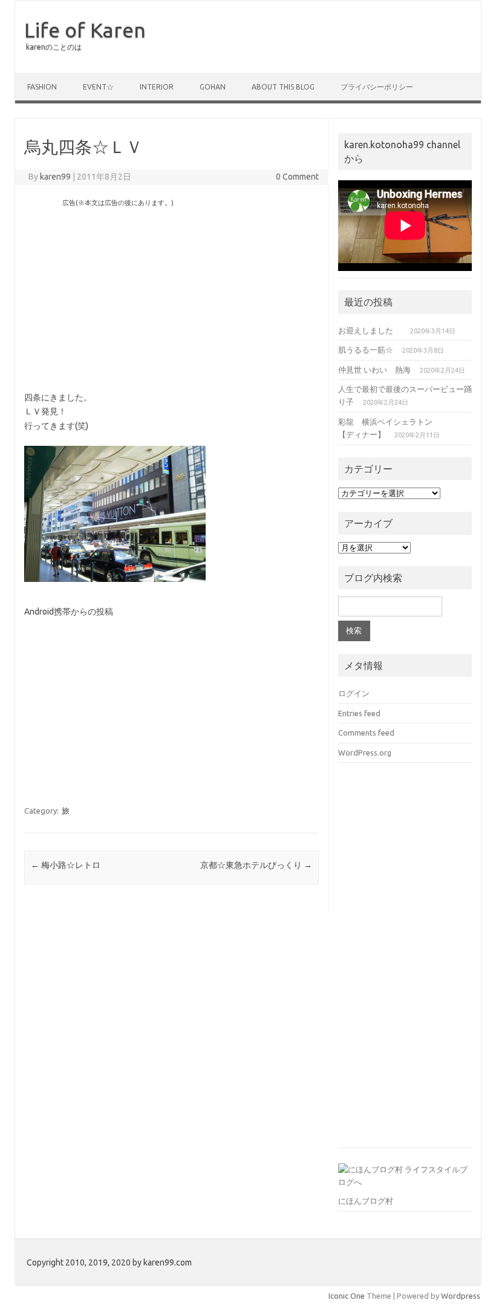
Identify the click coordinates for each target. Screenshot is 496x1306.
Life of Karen (85, 29)
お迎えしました (369, 330)
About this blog (283, 87)
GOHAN (213, 87)
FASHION (42, 87)
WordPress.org (364, 752)
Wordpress (460, 1295)
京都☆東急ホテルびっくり (256, 865)
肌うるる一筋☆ (365, 349)
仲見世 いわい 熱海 (374, 369)
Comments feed (366, 732)
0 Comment (297, 176)
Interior (157, 87)
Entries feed (359, 713)
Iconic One (346, 1295)
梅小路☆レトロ (65, 865)
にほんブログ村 (365, 1201)
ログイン (354, 693)
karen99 (55, 176)
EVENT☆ (98, 87)
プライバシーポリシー (377, 87)
